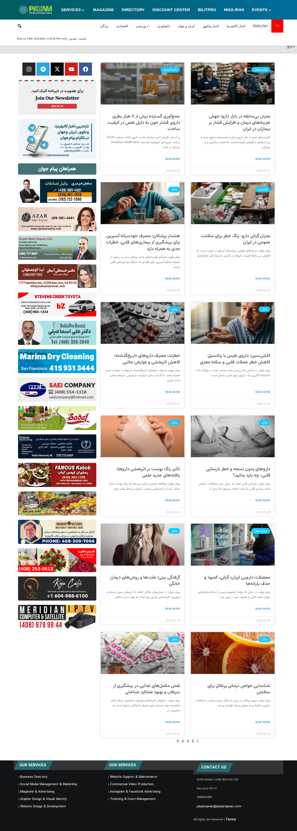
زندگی (104, 26)
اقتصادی (122, 26)
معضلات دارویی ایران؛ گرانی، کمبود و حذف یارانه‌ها (237, 580)
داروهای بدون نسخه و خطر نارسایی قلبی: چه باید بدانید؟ (238, 472)
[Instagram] (28, 69)
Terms (230, 819)
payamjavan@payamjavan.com (219, 806)
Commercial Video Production (132, 784)
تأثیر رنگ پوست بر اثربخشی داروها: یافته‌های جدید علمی (148, 472)
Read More (262, 159)
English (260, 26)
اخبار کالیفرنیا (236, 26)
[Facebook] (85, 69)
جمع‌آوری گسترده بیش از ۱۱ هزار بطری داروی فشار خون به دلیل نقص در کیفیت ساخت (143, 123)
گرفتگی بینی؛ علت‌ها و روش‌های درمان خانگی (145, 580)
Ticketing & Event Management (133, 799)
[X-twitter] (57, 69)
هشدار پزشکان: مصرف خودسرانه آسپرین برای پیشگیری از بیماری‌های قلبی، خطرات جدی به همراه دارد (143, 242)
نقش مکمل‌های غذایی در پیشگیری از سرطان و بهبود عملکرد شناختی (146, 689)
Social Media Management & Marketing (48, 784)
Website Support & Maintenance (133, 777)
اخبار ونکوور (210, 26)
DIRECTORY (133, 10)
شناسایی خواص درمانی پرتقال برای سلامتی (238, 689)
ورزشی (141, 26)
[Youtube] (71, 69)
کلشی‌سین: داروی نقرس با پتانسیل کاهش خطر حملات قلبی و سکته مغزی (235, 359)
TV (277, 26)
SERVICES (71, 10)
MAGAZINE (103, 10)
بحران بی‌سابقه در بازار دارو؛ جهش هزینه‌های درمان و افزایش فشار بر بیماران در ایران (239, 123)
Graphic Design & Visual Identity (43, 799)
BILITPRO (207, 10)
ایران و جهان (186, 26)
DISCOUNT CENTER (171, 10)
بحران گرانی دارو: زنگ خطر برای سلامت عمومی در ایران (235, 239)
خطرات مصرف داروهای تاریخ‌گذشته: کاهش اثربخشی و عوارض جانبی (147, 359)
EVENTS (260, 10)
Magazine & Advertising (37, 792)
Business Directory (33, 777)
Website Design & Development (43, 806)
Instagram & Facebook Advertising (135, 792)
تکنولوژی (163, 26)
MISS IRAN (234, 10)
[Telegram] (43, 69)
